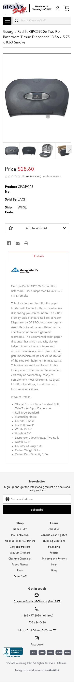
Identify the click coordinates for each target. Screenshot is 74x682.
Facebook (37, 644)
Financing (54, 547)
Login (57, 8)
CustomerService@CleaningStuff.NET (37, 601)
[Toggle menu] (7, 21)
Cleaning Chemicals (20, 559)
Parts (20, 570)
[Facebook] (9, 243)
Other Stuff (20, 576)
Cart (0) (67, 8)
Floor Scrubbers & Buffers (20, 541)
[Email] (18, 243)
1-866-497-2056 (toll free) (37, 615)
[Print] (26, 243)
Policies (54, 553)
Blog (54, 570)
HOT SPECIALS (20, 535)
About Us (54, 529)
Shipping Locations (54, 541)
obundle (53, 670)
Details (39, 256)
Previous (5, 149)
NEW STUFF (20, 529)
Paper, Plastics (20, 564)
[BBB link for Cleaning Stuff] (13, 652)
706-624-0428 (37, 622)
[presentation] (11, 151)
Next (69, 149)
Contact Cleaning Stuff (54, 535)
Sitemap (62, 663)
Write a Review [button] (52, 176)
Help (54, 564)
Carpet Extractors (20, 547)
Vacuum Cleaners (20, 553)
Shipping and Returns (54, 559)
